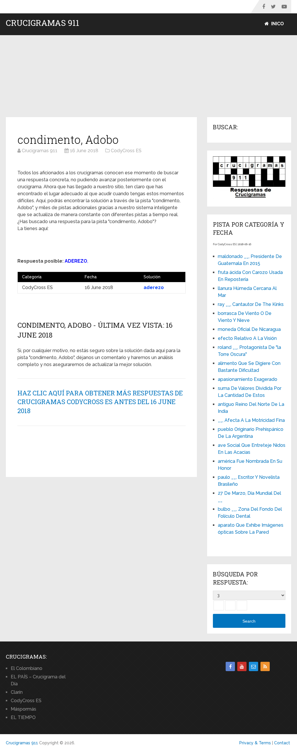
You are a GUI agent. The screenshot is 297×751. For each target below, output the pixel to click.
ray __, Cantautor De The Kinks (251, 304)
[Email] (253, 666)
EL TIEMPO (23, 717)
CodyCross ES (26, 700)
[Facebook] (230, 666)
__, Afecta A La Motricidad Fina (251, 420)
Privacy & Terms (255, 743)
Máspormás (23, 709)
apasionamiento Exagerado (247, 379)
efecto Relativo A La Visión (247, 338)
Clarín (17, 692)
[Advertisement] (148, 76)
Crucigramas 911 (42, 23)
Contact (282, 743)
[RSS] (265, 666)
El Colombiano (26, 668)
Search (249, 621)
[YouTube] (242, 666)
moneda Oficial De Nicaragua (249, 329)
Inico (277, 23)
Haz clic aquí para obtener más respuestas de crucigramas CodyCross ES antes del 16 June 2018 (100, 402)
